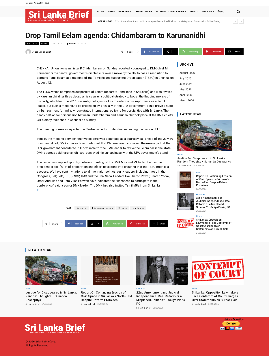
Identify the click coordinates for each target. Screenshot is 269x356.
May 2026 (186, 89)
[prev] (235, 21)
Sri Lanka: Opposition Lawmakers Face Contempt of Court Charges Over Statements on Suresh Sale (213, 224)
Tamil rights (138, 208)
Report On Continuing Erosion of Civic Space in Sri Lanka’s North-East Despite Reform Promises (214, 181)
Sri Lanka (122, 208)
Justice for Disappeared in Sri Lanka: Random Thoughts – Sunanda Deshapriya (204, 160)
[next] (241, 21)
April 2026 (186, 94)
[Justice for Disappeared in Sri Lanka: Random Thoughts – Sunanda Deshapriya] (204, 135)
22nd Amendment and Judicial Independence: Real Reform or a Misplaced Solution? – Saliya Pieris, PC (213, 202)
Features (32, 43)
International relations (102, 208)
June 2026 (186, 83)
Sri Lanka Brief (43, 51)
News (44, 43)
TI (38, 190)
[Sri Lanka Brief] (28, 52)
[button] (238, 11)
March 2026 (187, 100)
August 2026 (187, 72)
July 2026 (185, 78)
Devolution (82, 208)
